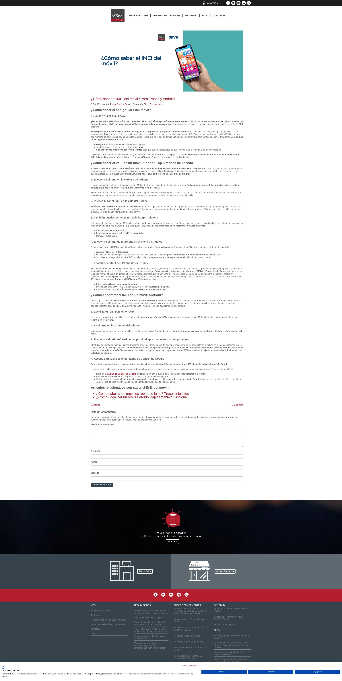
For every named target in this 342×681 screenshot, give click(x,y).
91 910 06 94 (213, 3)
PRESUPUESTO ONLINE (166, 15)
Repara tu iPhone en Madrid (187, 636)
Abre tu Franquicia (225, 571)
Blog (146, 104)
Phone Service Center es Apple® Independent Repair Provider (149, 623)
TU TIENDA (191, 15)
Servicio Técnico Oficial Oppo (148, 618)
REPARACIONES (138, 15)
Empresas (95, 629)
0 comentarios (156, 104)
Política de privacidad (189, 666)
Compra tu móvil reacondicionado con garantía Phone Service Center (150, 612)
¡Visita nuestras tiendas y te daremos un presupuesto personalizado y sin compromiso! (149, 645)
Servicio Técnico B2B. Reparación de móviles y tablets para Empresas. (151, 630)
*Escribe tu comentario (102, 424)
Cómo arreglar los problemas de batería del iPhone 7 (229, 653)
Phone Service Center (120, 104)
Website (95, 473)
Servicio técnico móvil (101, 611)
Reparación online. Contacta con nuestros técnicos (149, 637)
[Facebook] (228, 4)
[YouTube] (238, 4)
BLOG (205, 15)
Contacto (95, 633)
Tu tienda (95, 615)
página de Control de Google (121, 374)
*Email (94, 462)
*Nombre (95, 451)
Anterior (95, 405)
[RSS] (249, 4)
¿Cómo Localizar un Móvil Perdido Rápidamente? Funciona (141, 397)
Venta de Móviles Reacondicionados (108, 624)
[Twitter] (233, 4)
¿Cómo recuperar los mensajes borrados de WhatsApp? (188, 657)
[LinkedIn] (243, 4)
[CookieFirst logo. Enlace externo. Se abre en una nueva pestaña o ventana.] (3, 667)
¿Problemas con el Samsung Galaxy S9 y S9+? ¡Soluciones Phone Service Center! (232, 645)
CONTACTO (219, 15)
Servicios (172, 541)
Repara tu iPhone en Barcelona (189, 642)
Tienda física (145, 571)
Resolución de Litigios (224, 624)
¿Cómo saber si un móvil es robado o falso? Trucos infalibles (142, 394)
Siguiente (237, 405)
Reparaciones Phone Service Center (108, 620)
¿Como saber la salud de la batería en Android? (232, 637)
